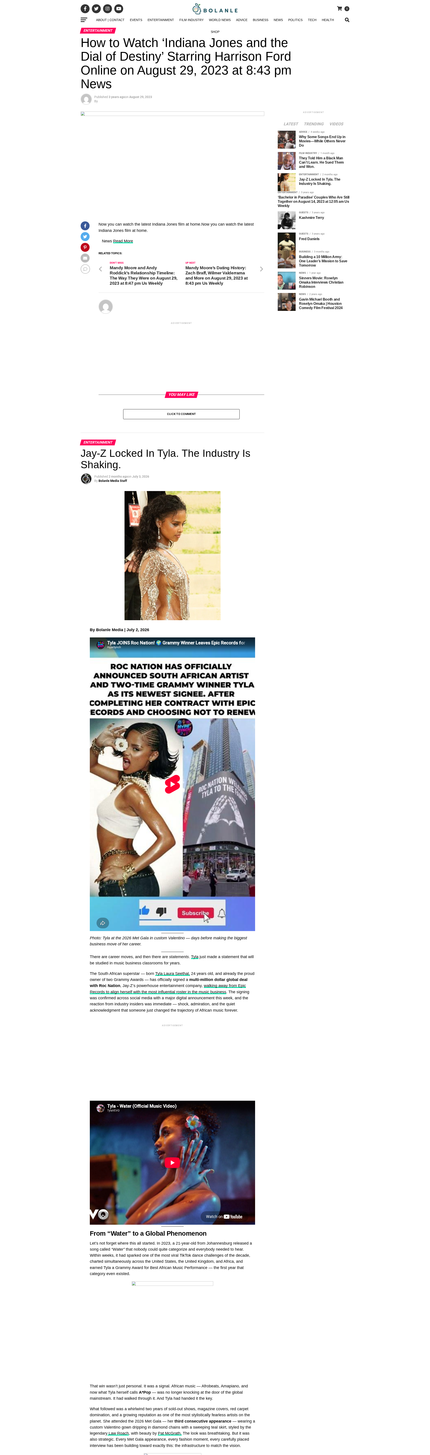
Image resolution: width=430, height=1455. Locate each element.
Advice (241, 20)
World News (220, 20)
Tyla (194, 957)
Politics (295, 20)
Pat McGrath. (170, 1433)
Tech (312, 20)
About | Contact (110, 20)
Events (136, 20)
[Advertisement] (181, 356)
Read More (123, 241)
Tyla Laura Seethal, (172, 973)
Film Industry (191, 20)
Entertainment (161, 20)
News (278, 20)
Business (260, 20)
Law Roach (118, 1433)
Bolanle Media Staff (113, 481)
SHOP (215, 32)
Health (328, 20)
